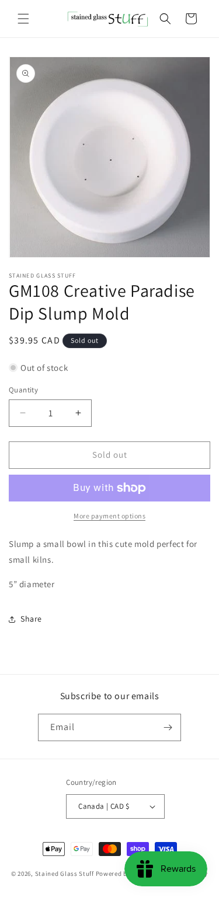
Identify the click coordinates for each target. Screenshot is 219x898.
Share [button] (31, 618)
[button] (23, 18)
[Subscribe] (167, 727)
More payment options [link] (109, 515)
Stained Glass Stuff (64, 873)
